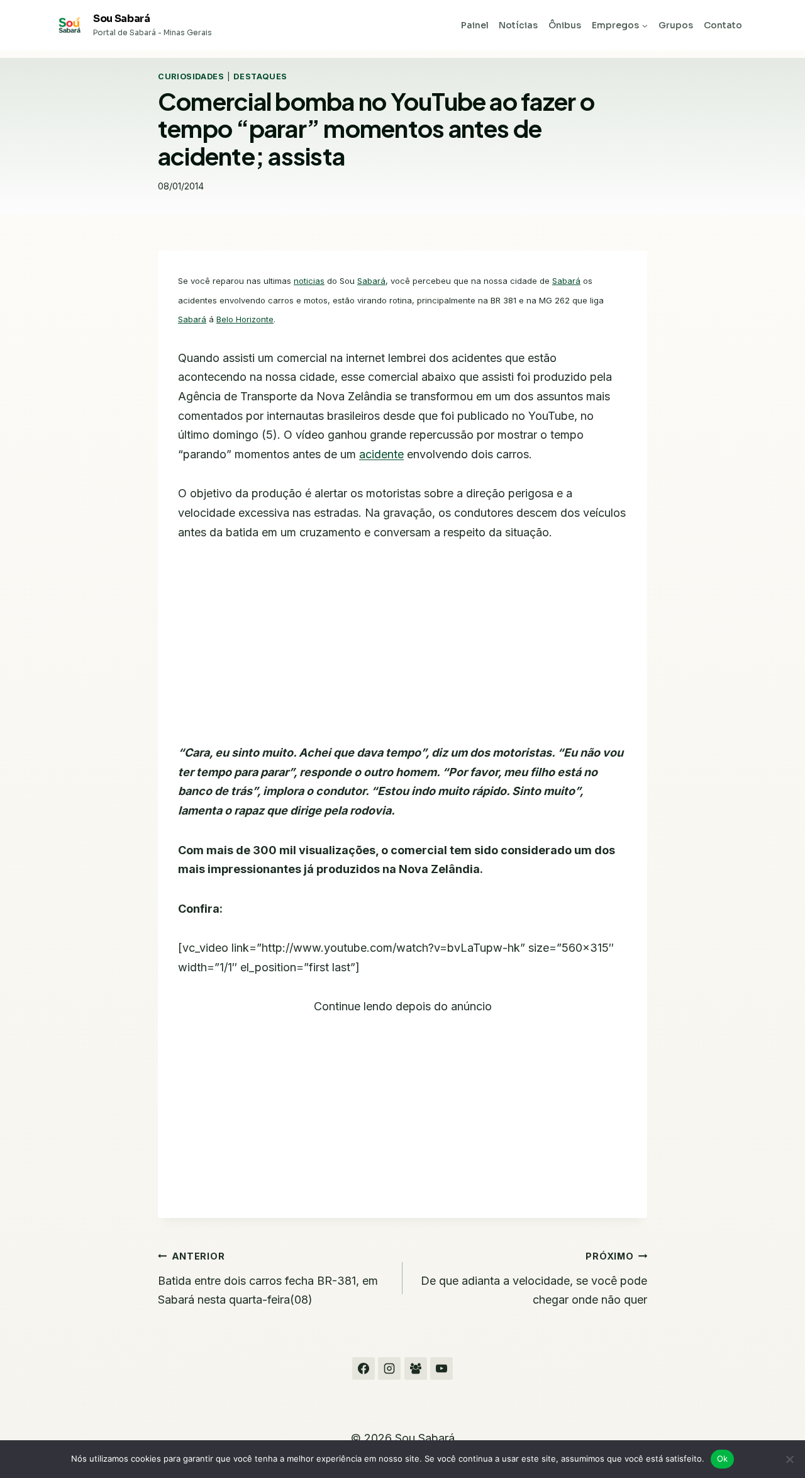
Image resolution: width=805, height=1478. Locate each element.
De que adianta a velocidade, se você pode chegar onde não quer (534, 1278)
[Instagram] (389, 1368)
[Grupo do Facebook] (415, 1368)
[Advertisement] (402, 650)
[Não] (789, 1459)
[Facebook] (363, 1368)
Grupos (675, 25)
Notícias (518, 25)
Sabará (371, 281)
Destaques (260, 76)
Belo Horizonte (245, 319)
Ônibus (564, 25)
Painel (475, 25)
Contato (723, 25)
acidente (381, 454)
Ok (722, 1458)
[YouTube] (441, 1368)
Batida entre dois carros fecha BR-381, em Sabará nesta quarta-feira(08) (268, 1278)
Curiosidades (191, 76)
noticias (309, 281)
